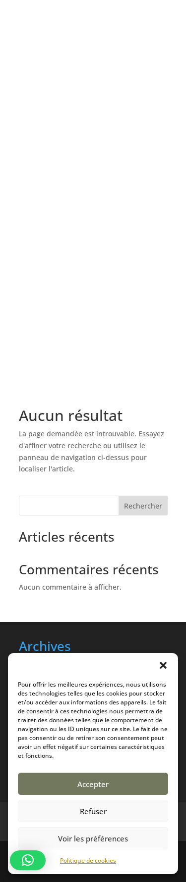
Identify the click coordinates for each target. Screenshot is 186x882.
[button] (163, 665)
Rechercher (143, 506)
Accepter (93, 784)
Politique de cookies (88, 860)
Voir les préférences (93, 838)
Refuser (93, 811)
